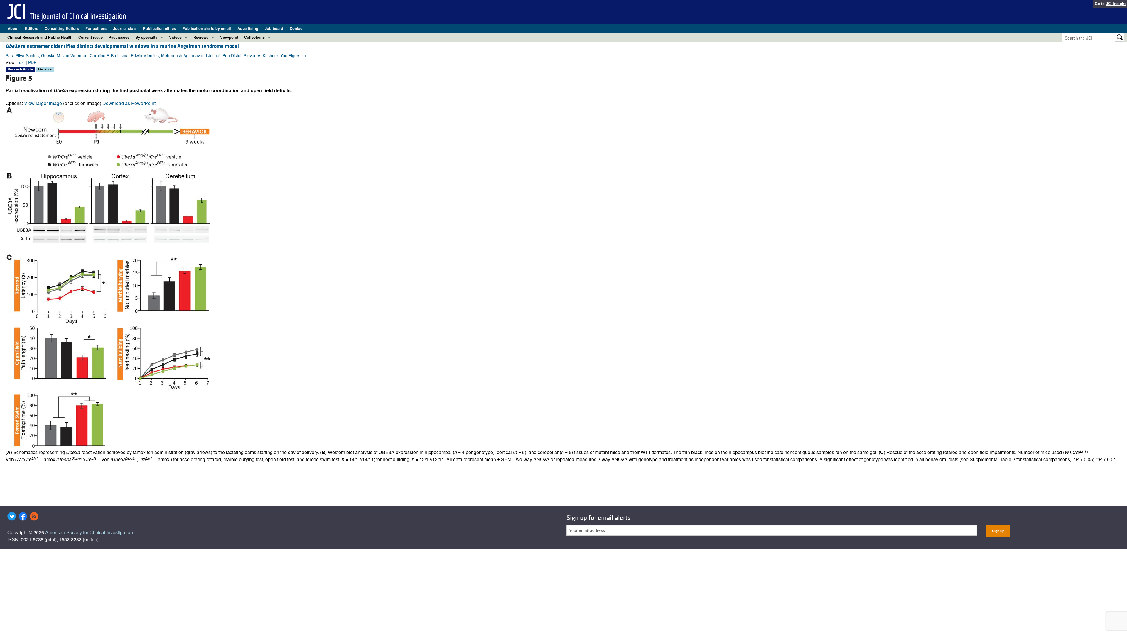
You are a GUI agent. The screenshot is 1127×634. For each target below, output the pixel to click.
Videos (175, 37)
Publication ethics (159, 28)
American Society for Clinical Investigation (89, 532)
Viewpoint (229, 37)
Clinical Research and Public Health (39, 37)
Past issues (119, 37)
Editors (31, 28)
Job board (274, 28)
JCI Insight (1116, 3)
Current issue (90, 37)
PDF (32, 62)
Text (21, 62)
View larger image (43, 103)
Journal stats (124, 28)
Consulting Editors (62, 28)
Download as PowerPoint (129, 103)
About (13, 28)
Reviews (200, 37)
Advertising (247, 28)
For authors (96, 28)
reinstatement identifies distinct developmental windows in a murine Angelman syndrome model (122, 46)
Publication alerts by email (206, 28)
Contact (296, 28)
